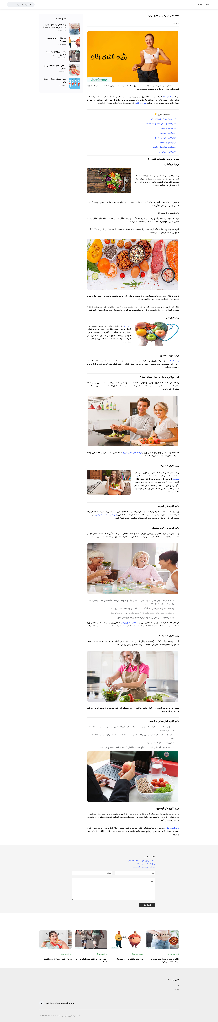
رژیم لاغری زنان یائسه (167, 142)
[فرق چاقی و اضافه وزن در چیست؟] (74, 42)
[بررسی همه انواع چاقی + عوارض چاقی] (74, 83)
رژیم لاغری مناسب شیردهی (106, 514)
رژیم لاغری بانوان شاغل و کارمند (164, 147)
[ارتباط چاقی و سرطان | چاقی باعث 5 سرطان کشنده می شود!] (74, 29)
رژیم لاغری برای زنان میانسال (165, 137)
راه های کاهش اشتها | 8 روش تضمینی (57, 959)
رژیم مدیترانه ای (172, 360)
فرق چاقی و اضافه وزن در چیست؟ (130, 959)
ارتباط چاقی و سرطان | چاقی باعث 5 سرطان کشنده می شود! (54, 26)
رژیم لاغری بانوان (171, 828)
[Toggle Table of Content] (173, 115)
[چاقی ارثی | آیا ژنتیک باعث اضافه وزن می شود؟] (74, 56)
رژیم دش (127, 326)
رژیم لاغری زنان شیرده (167, 133)
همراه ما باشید (140, 103)
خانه (177, 985)
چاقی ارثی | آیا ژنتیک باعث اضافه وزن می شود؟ (56, 53)
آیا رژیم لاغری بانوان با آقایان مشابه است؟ (160, 123)
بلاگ (177, 989)
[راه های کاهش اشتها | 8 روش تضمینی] (74, 70)
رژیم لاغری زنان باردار (167, 128)
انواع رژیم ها (168, 96)
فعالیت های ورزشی (128, 622)
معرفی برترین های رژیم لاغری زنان (162, 119)
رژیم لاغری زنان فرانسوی (166, 151)
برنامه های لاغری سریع (132, 452)
